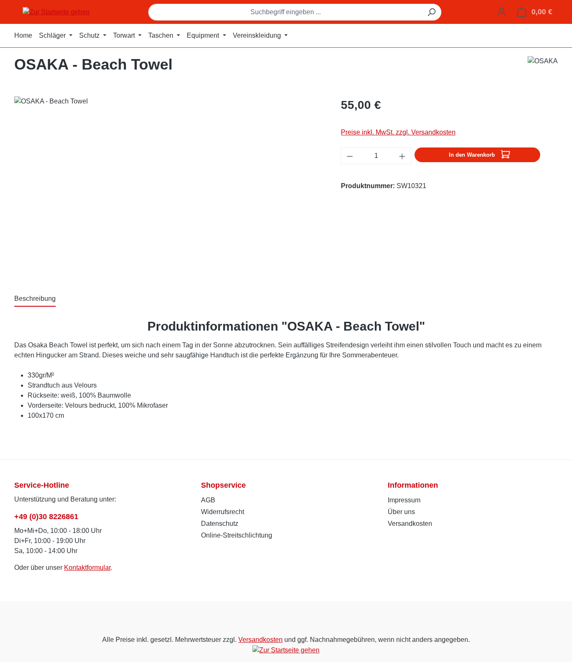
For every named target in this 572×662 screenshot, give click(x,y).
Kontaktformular (87, 567)
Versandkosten (410, 523)
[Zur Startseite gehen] (56, 12)
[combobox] (285, 12)
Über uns (401, 511)
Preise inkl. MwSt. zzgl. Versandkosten (398, 132)
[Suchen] (431, 12)
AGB (208, 500)
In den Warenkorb (473, 155)
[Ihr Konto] (502, 11)
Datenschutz (219, 523)
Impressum (404, 500)
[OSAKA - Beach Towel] (169, 186)
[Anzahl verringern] (349, 155)
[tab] (35, 299)
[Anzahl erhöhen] (402, 155)
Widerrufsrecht (222, 511)
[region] (169, 186)
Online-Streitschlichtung (236, 535)
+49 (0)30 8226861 (46, 516)
